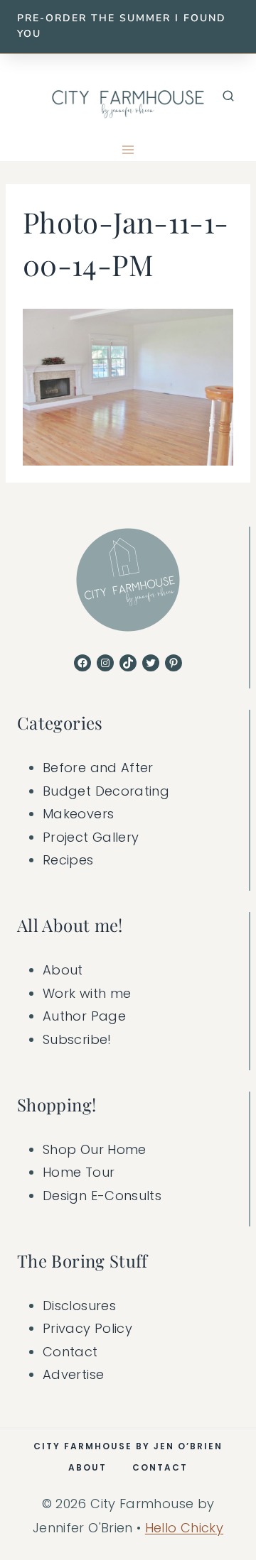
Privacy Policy (87, 1328)
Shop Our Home (94, 1149)
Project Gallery (91, 837)
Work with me (87, 993)
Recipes (68, 860)
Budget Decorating (106, 791)
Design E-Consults (102, 1195)
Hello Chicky (184, 1528)
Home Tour (78, 1172)
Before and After (98, 767)
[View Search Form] (228, 96)
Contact (70, 1352)
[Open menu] (128, 150)
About (63, 970)
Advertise (73, 1374)
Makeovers (78, 814)
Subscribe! (77, 1039)
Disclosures (79, 1305)
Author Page (84, 1016)
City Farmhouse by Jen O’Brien (128, 1446)
